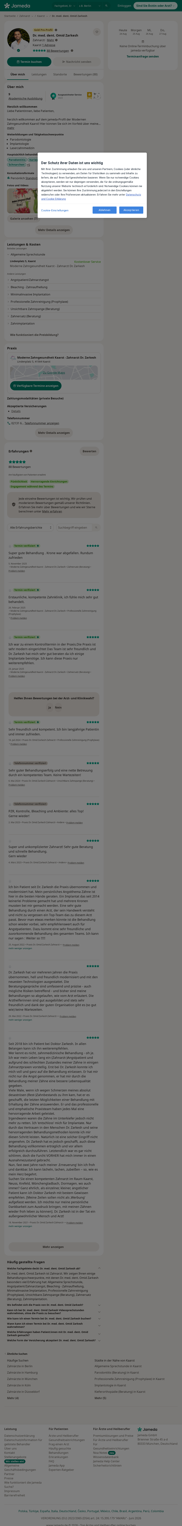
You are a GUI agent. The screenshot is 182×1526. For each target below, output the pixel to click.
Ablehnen (105, 210)
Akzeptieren (131, 210)
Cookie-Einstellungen (55, 210)
